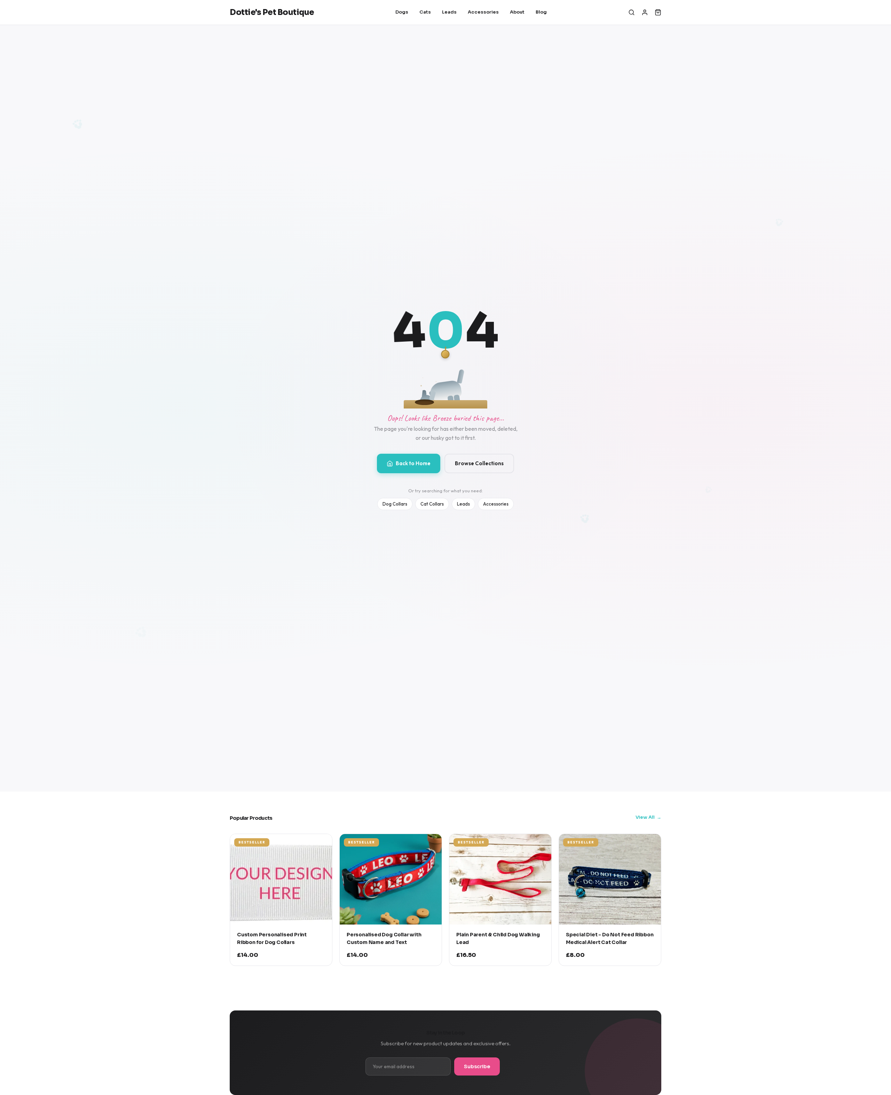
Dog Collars (395, 503)
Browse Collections (479, 463)
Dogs (401, 12)
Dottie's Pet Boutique (272, 12)
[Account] (644, 12)
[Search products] (631, 12)
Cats (425, 12)
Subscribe (477, 1066)
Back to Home (413, 463)
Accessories (483, 12)
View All (645, 817)
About (517, 12)
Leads (449, 12)
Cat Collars (432, 503)
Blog (541, 12)
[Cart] (657, 12)
